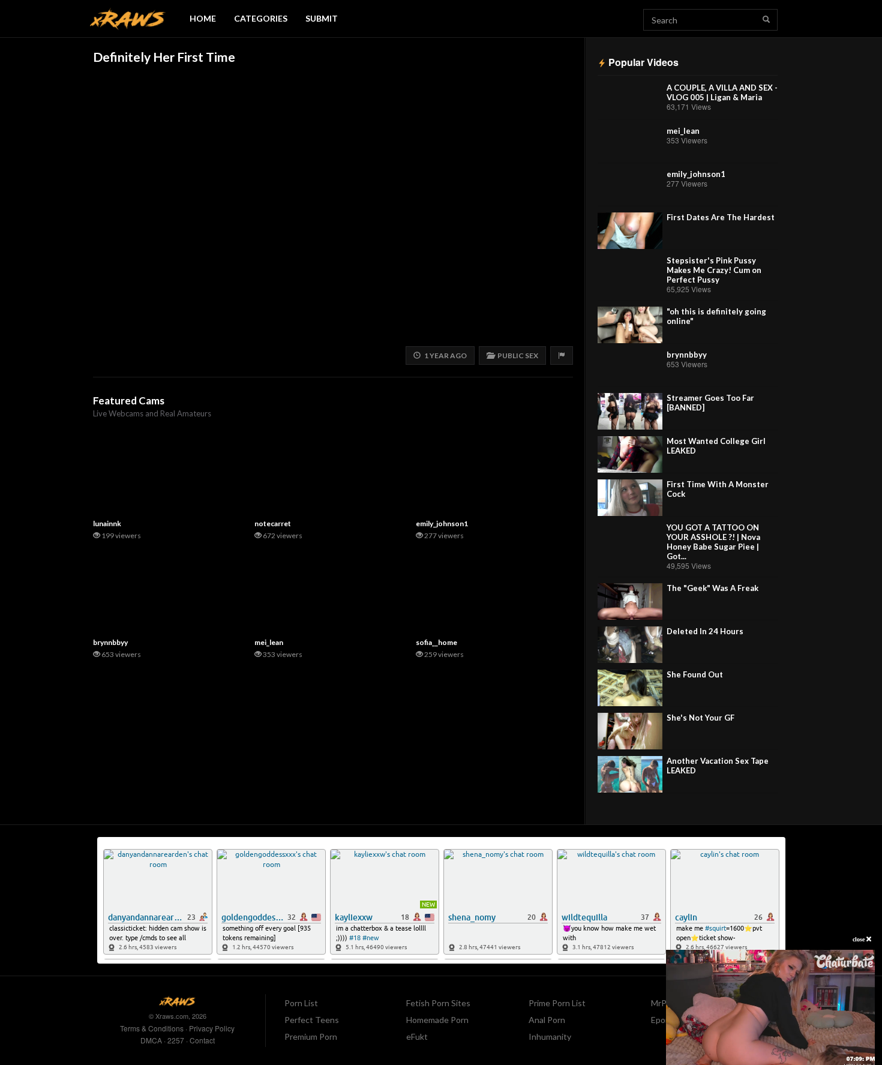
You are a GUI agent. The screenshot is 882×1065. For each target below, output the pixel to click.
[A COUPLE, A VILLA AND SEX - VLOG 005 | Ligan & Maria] (630, 101)
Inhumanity (550, 1036)
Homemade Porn (437, 1020)
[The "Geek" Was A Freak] (630, 601)
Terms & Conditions (152, 1028)
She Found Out (695, 674)
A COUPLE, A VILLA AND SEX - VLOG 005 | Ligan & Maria (722, 92)
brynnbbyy (687, 354)
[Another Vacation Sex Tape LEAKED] (630, 774)
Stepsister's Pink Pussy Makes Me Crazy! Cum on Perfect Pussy (714, 270)
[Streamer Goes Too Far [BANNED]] (630, 411)
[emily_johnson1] (630, 187)
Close (859, 939)
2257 (175, 1040)
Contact (202, 1040)
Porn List (301, 1003)
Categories (260, 18)
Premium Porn (310, 1036)
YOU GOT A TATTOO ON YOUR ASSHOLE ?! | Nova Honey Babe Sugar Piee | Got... (713, 542)
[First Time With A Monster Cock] (630, 497)
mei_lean (683, 131)
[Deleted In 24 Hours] (630, 644)
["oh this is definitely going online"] (630, 325)
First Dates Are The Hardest (721, 217)
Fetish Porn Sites (438, 1003)
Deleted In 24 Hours (705, 631)
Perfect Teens (311, 1020)
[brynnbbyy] (630, 368)
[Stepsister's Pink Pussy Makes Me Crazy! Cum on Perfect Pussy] (630, 274)
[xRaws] (128, 19)
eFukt (417, 1036)
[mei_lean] (630, 144)
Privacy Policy (212, 1028)
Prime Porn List (557, 1003)
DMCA (151, 1040)
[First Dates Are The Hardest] (630, 230)
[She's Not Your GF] (630, 731)
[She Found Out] (630, 688)
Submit (321, 18)
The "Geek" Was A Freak (712, 588)
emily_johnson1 (696, 174)
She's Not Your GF (700, 717)
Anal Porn (547, 1020)
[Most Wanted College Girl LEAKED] (630, 454)
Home (203, 18)
